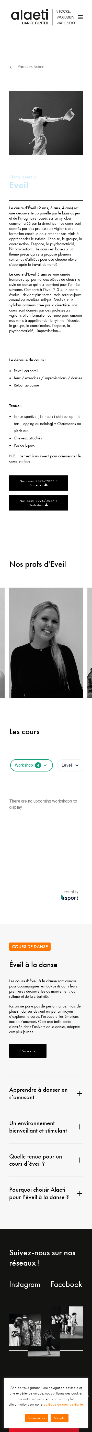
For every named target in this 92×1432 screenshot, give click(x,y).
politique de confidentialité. (63, 1404)
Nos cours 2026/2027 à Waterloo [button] (39, 503)
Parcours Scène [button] (31, 66)
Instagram (24, 1284)
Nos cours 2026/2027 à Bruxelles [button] (39, 483)
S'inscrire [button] (27, 1050)
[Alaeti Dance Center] (43, 17)
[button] (80, 17)
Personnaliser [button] (36, 1418)
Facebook (66, 1284)
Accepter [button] (59, 1418)
